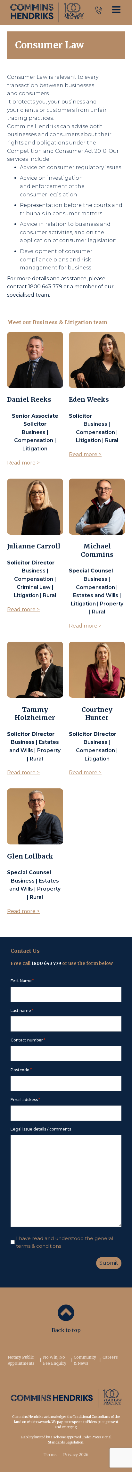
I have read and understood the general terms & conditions (64, 1242)
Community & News (85, 1360)
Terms (50, 1454)
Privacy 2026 (75, 1454)
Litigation (78, 322)
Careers (110, 1357)
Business (45, 322)
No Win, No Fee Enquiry (54, 1360)
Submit (108, 1263)
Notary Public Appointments (21, 1360)
